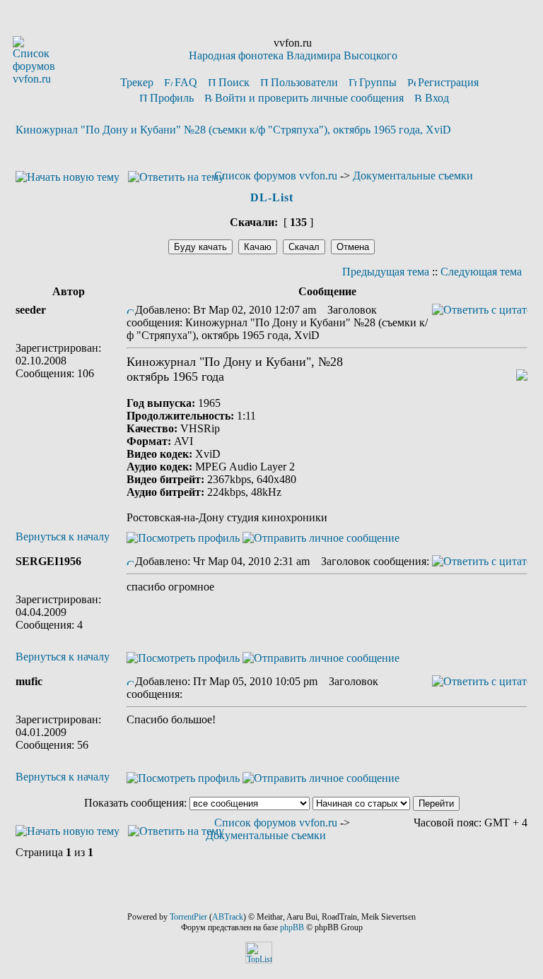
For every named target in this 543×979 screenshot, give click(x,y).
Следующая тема (481, 272)
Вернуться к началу (63, 536)
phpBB (292, 927)
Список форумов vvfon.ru (275, 176)
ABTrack (227, 917)
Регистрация (448, 82)
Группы (378, 82)
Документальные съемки (413, 176)
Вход (437, 98)
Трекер (136, 82)
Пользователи (304, 82)
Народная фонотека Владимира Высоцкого (293, 55)
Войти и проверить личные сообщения (309, 98)
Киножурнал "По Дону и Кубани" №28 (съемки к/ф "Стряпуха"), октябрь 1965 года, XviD (233, 130)
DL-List (271, 197)
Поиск (234, 82)
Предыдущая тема (385, 272)
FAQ (186, 82)
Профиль (172, 98)
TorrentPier (188, 917)
